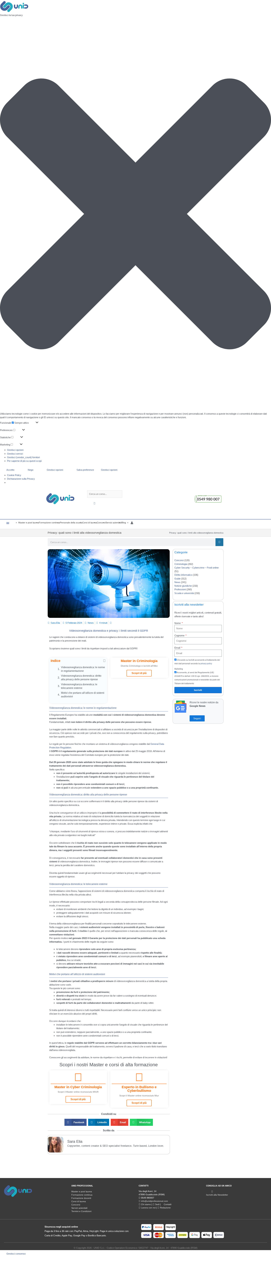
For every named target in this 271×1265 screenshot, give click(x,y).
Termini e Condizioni (81, 1211)
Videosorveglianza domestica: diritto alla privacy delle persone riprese (81, 677)
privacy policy (206, 664)
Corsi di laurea (78, 1201)
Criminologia (180, 564)
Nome (177, 623)
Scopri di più (139, 673)
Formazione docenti (81, 1198)
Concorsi (179, 560)
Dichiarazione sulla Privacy (21, 478)
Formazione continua (81, 1195)
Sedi (156, 1204)
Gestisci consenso (16, 1253)
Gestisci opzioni (15, 450)
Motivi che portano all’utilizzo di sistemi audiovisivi (82, 695)
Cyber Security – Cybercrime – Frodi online (196, 567)
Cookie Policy (14, 475)
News (91, 622)
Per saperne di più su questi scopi (24, 461)
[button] (135, 214)
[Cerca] (219, 542)
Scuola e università (184, 593)
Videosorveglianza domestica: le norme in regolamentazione (83, 669)
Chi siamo (145, 1204)
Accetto (10, 469)
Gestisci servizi (15, 453)
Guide (177, 578)
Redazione (165, 1207)
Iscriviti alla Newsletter (217, 1195)
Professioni (180, 589)
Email (177, 647)
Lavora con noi (148, 1207)
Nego (30, 469)
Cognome (179, 635)
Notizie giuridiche (183, 585)
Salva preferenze (85, 469)
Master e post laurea (81, 1191)
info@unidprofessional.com (154, 1201)
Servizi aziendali (79, 1208)
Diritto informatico (183, 574)
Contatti (167, 1204)
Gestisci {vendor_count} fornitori (23, 457)
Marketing (178, 669)
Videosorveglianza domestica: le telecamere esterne (79, 686)
